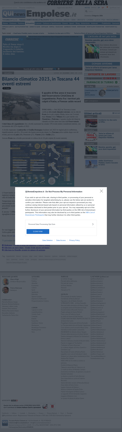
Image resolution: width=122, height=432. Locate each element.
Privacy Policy (74, 240)
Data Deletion (47, 240)
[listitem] (61, 224)
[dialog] (61, 216)
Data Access (61, 240)
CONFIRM (38, 231)
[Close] (102, 192)
